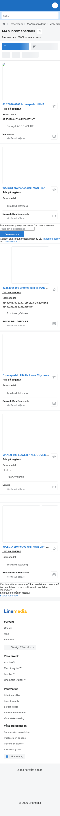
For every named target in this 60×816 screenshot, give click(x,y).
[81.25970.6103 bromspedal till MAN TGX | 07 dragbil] (30, 81)
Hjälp (6, 633)
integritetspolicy (51, 238)
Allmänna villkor (12, 695)
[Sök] (55, 15)
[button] (55, 5)
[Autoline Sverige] (21, 5)
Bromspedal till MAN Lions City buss (25, 375)
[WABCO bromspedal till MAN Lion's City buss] (30, 524)
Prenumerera (12, 234)
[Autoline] (4, 24)
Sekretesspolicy (12, 701)
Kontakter (9, 639)
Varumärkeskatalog (14, 718)
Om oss (8, 628)
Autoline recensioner (15, 712)
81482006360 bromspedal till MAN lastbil (27, 287)
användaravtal (12, 241)
